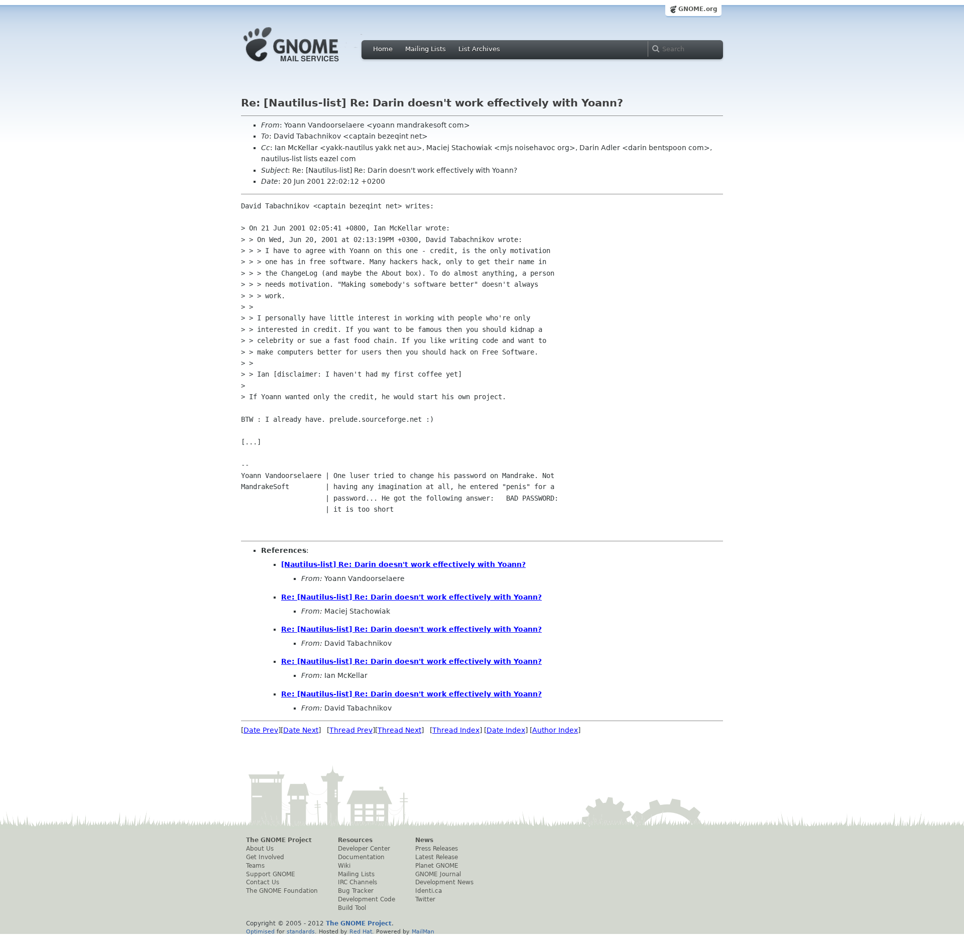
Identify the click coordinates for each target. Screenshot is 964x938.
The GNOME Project (279, 840)
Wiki (344, 865)
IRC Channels (357, 882)
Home (383, 49)
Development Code (366, 899)
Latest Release (436, 857)
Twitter (425, 899)
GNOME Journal (438, 874)
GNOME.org (697, 9)
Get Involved (265, 857)
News (424, 840)
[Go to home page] (306, 64)
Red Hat (360, 931)
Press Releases (436, 848)
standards (301, 931)
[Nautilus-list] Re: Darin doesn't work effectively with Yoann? (403, 564)
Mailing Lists (425, 49)
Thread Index (455, 730)
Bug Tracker (356, 890)
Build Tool (352, 907)
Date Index (506, 730)
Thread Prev (351, 730)
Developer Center (364, 848)
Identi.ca (428, 890)
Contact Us (262, 882)
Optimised (260, 931)
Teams (255, 865)
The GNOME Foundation (282, 890)
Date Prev (261, 730)
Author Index (555, 730)
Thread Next (399, 730)
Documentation (361, 857)
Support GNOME (270, 874)
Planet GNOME (436, 865)
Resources (355, 840)
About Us (260, 848)
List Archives (479, 49)
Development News (444, 882)
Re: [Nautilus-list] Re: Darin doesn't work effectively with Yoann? (411, 597)
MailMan (423, 931)
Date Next (300, 730)
